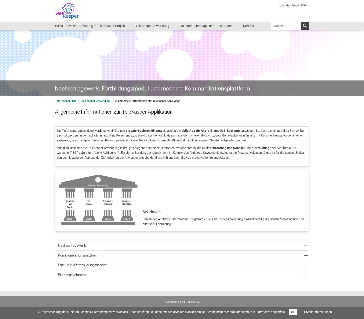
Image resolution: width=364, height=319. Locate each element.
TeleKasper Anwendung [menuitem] (152, 26)
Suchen (305, 26)
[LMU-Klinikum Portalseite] (77, 11)
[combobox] (290, 26)
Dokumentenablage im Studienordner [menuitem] (206, 26)
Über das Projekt (290, 5)
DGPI (304, 5)
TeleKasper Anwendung (95, 101)
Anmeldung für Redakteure (183, 302)
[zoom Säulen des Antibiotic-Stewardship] (98, 199)
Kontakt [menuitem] (248, 26)
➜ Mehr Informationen (317, 312)
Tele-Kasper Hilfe (65, 101)
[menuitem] (173, 26)
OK (293, 312)
